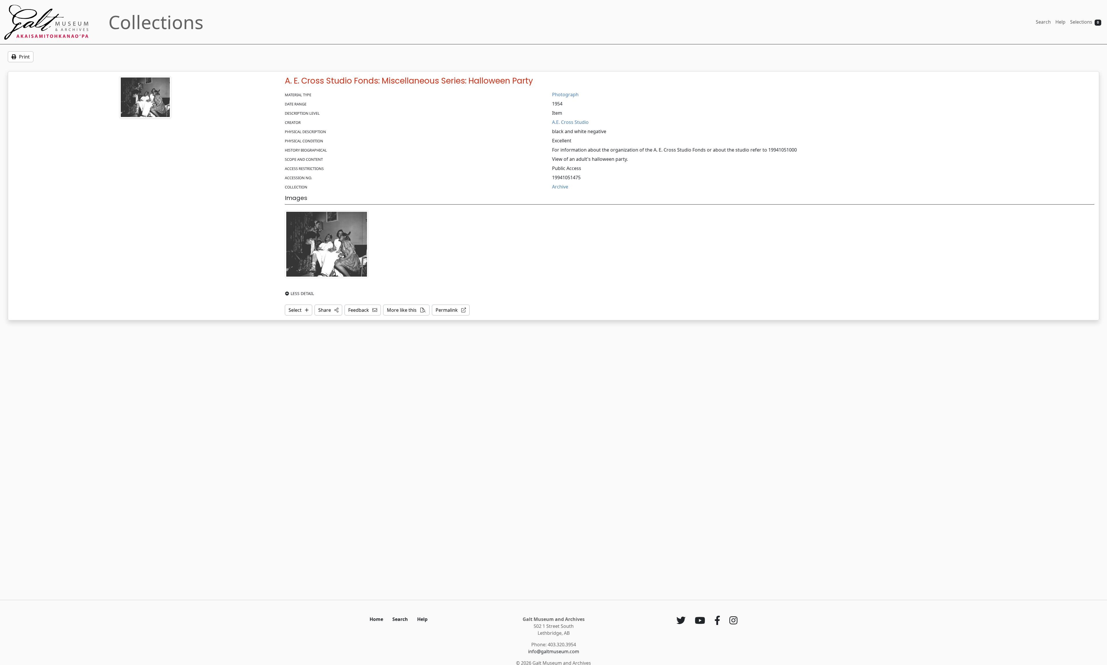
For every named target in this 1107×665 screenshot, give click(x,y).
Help (1060, 22)
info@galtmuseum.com (553, 651)
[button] (328, 310)
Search (1043, 22)
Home (376, 619)
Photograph (565, 94)
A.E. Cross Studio (570, 122)
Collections (156, 22)
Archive (560, 187)
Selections (1084, 22)
